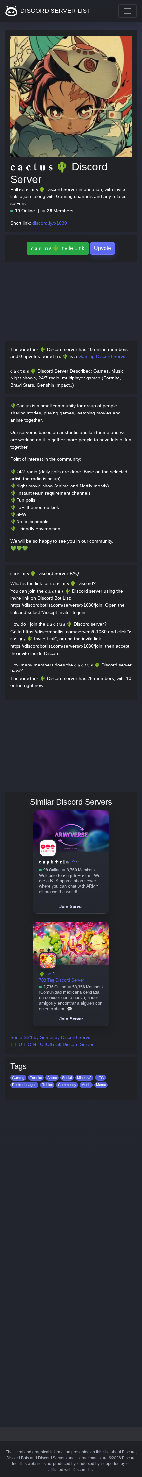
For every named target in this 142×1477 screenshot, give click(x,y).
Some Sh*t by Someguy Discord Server (51, 1037)
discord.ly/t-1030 (49, 223)
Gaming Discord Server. (103, 356)
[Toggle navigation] (127, 11)
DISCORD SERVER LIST (54, 10)
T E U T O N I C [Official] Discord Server (52, 1044)
